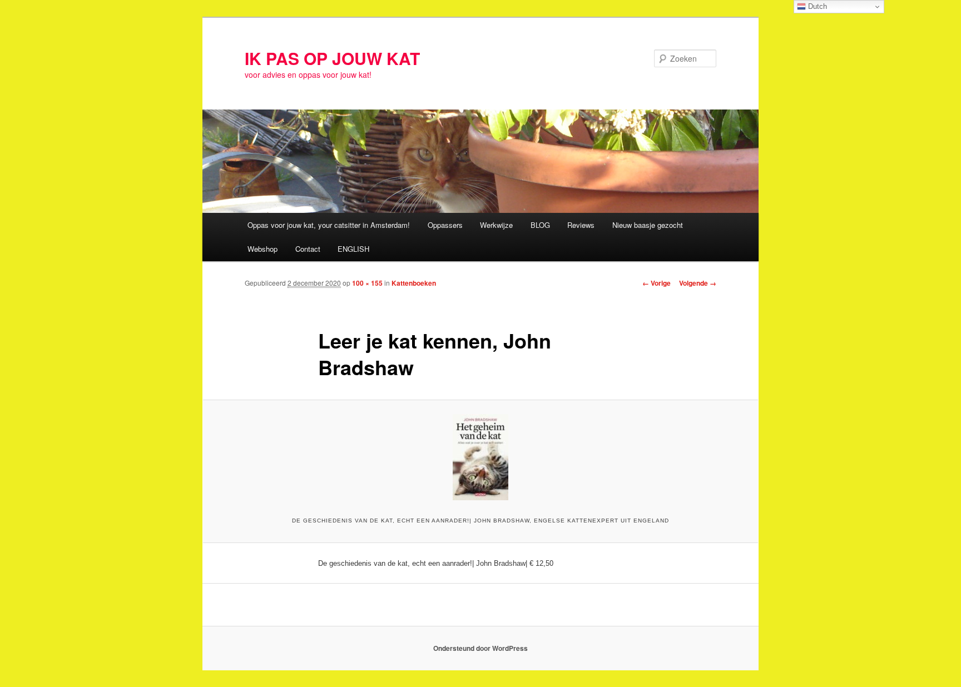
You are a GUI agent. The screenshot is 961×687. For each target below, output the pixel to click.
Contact (307, 248)
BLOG (540, 225)
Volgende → (697, 283)
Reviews (581, 225)
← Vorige (656, 283)
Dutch (816, 6)
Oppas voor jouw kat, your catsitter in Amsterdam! (328, 225)
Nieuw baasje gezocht (647, 225)
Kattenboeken (414, 283)
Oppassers (445, 225)
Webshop (262, 248)
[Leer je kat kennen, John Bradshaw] (480, 457)
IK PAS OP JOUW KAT (332, 58)
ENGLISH (353, 248)
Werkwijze (496, 225)
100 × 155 (367, 283)
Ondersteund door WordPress (480, 648)
